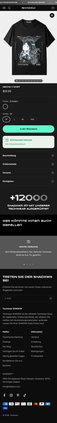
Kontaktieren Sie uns (12, 361)
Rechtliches (36, 346)
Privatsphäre (37, 356)
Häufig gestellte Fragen (14, 356)
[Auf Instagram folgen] (11, 395)
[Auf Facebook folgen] (4, 395)
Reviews (7, 365)
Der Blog (7, 346)
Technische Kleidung (13, 337)
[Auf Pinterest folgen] (18, 395)
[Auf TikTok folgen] (25, 395)
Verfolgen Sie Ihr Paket (13, 351)
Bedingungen (37, 351)
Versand (35, 337)
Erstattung (36, 342)
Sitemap (6, 342)
